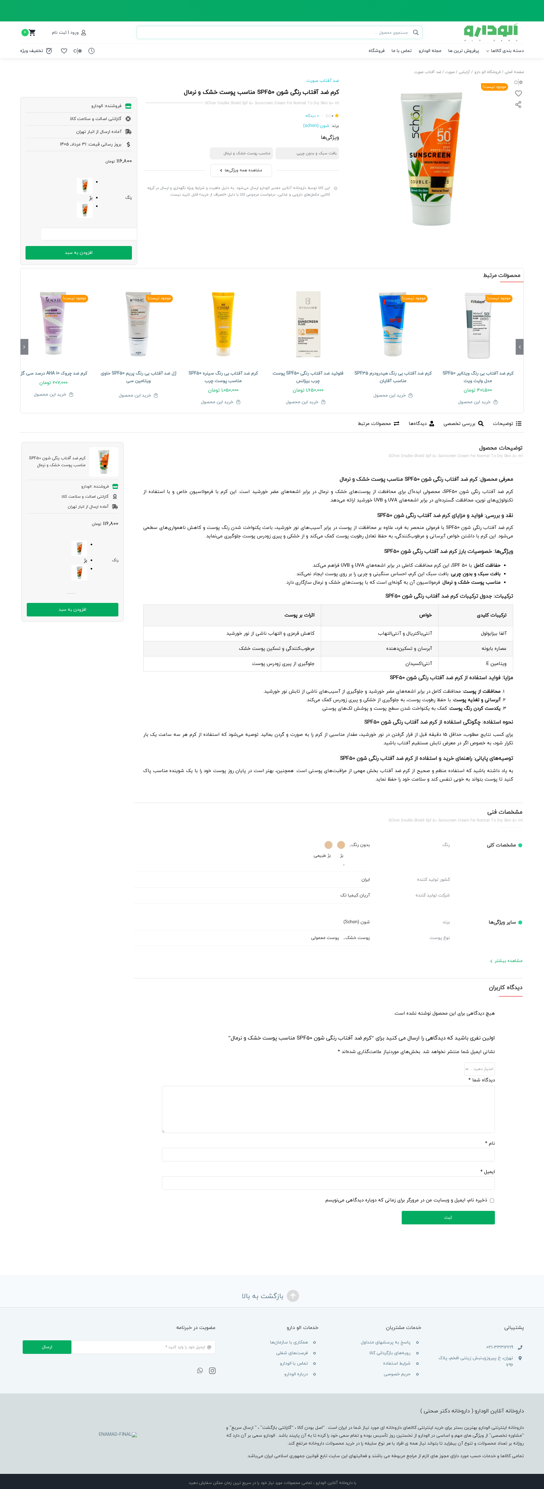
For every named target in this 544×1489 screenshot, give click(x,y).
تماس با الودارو (294, 1363)
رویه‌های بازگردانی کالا (390, 1353)
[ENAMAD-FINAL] (118, 1434)
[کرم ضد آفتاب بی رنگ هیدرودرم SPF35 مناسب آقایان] (393, 324)
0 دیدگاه (312, 115)
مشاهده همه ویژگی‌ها (243, 170)
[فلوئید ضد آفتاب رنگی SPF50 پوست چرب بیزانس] (308, 324)
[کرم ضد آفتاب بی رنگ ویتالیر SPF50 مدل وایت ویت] (478, 324)
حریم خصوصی (397, 1374)
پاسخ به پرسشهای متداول (386, 1342)
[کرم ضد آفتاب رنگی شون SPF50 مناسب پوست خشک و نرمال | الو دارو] (431, 159)
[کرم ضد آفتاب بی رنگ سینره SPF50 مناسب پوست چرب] (223, 324)
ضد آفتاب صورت (322, 81)
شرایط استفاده (397, 1363)
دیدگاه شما (481, 1080)
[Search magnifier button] (415, 32)
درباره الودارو (296, 1374)
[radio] (59, 186)
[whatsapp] (200, 1371)
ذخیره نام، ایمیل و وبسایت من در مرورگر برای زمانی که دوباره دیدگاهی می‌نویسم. (406, 1200)
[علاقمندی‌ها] (64, 51)
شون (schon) (316, 126)
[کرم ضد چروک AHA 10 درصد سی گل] (53, 324)
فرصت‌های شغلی (292, 1353)
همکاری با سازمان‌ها (289, 1342)
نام (490, 1143)
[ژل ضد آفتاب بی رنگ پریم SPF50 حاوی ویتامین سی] (138, 324)
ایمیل (487, 1172)
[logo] (491, 25)
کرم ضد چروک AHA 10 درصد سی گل (53, 373)
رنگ (128, 198)
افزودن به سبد (79, 253)
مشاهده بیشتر (509, 961)
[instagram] (212, 1371)
